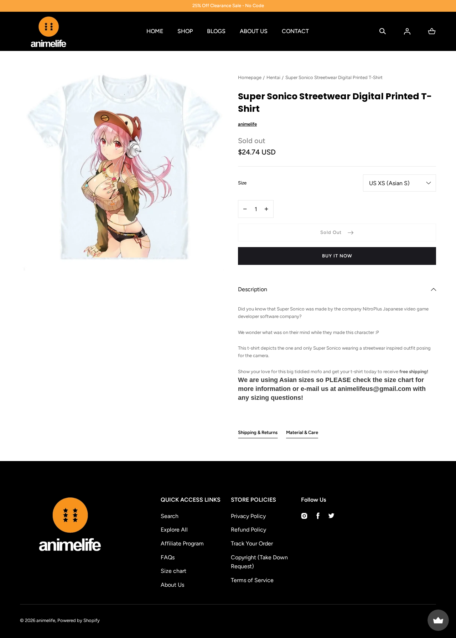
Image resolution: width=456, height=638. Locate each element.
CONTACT (295, 31)
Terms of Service (252, 580)
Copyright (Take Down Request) (259, 562)
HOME (154, 31)
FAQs (168, 557)
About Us (172, 584)
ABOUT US (254, 31)
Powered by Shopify (78, 620)
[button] (382, 31)
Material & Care (302, 432)
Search (169, 516)
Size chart (173, 571)
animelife (45, 620)
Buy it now (337, 255)
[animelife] (48, 31)
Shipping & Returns (258, 432)
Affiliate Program (182, 543)
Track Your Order (252, 543)
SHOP (185, 31)
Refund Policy (248, 529)
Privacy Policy (248, 516)
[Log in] (407, 31)
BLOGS (216, 31)
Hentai (273, 77)
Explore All (174, 529)
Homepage (249, 77)
